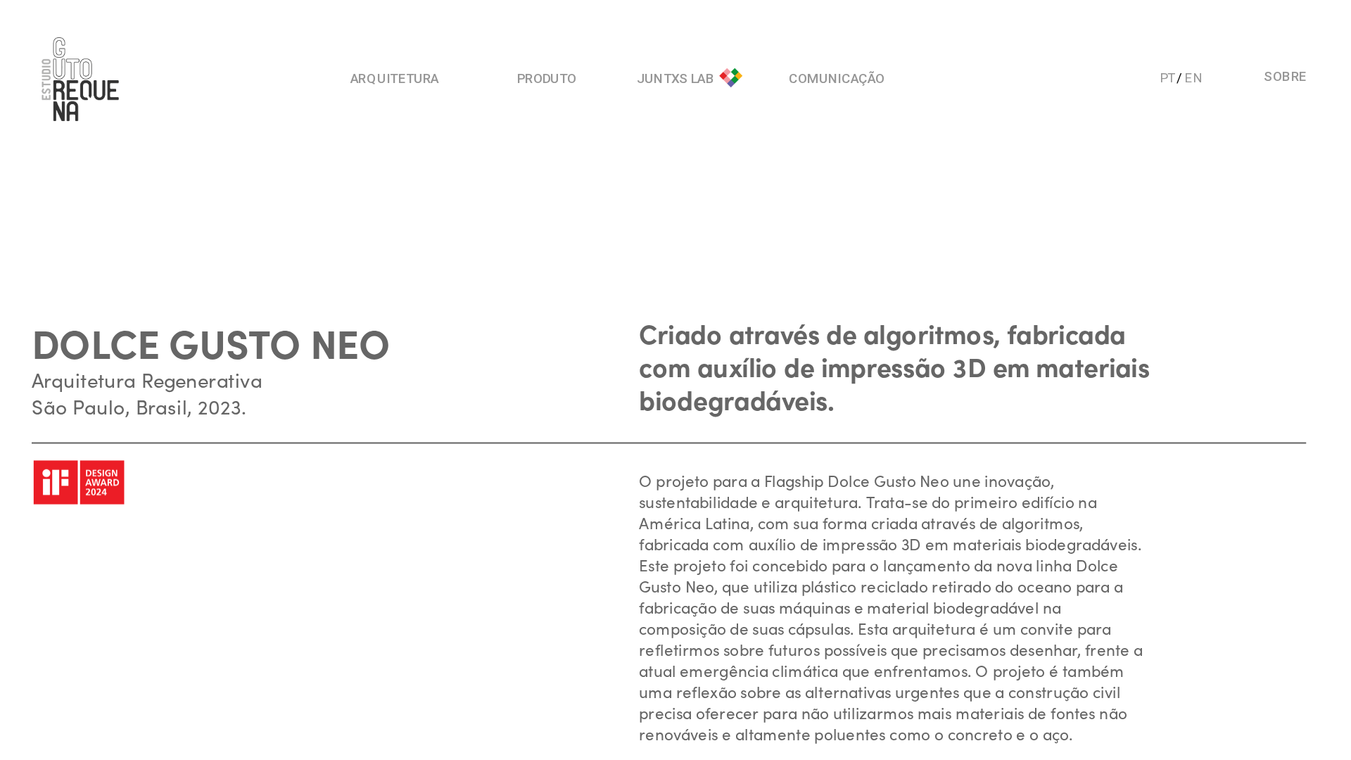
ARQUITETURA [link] (394, 78)
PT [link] (1167, 77)
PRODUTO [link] (546, 78)
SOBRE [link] (1285, 75)
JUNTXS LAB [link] (676, 78)
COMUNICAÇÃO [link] (836, 78)
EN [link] (1194, 77)
